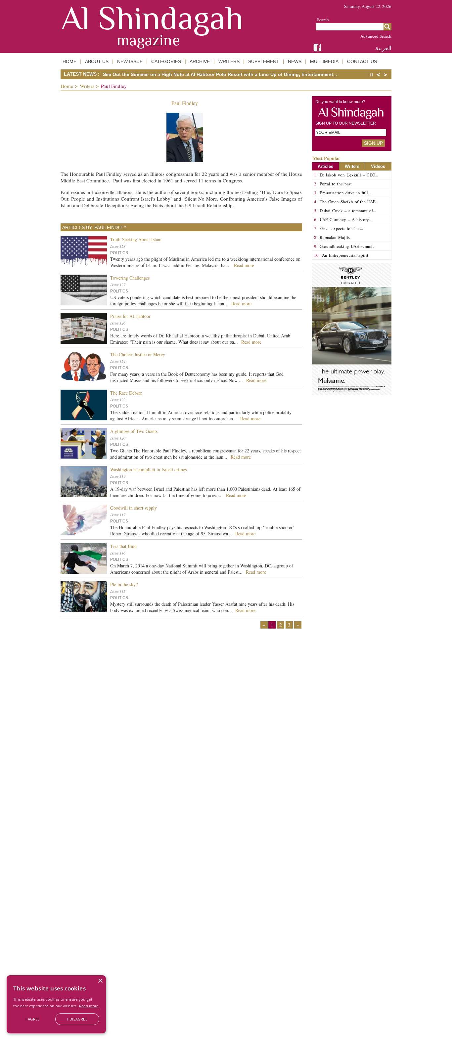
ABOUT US (97, 61)
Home (67, 86)
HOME (69, 61)
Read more (89, 1005)
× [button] (100, 981)
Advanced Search (375, 36)
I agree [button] (32, 1019)
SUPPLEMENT (263, 61)
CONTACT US (362, 61)
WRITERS (229, 61)
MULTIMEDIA (324, 61)
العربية (383, 48)
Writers (87, 86)
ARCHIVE (200, 61)
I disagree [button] (77, 1019)
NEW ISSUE (130, 61)
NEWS (294, 61)
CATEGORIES (166, 61)
